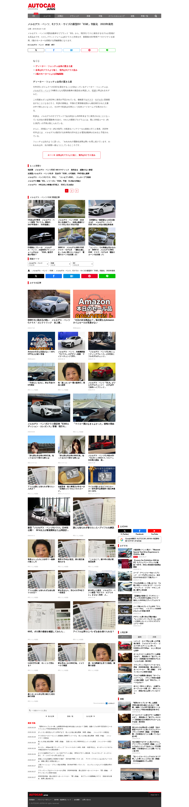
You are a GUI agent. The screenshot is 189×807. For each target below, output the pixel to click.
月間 (154, 637)
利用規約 (32, 800)
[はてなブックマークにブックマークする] (71, 50)
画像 (88, 16)
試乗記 (60, 16)
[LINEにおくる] (107, 50)
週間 (139, 637)
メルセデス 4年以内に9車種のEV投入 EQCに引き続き (51, 184)
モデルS (98, 100)
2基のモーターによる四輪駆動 (49, 74)
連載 (132, 16)
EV (34, 16)
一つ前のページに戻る (39, 710)
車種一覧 (144, 16)
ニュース (47, 16)
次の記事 (89, 716)
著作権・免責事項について (62, 800)
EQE (48, 45)
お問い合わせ (86, 800)
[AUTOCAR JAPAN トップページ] (29, 271)
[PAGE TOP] (154, 794)
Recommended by (99, 703)
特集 (100, 16)
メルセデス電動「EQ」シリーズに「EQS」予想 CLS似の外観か (54, 181)
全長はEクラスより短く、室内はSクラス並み (56, 70)
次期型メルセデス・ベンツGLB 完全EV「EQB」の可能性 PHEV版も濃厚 (58, 173)
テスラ (90, 100)
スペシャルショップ (116, 16)
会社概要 (77, 800)
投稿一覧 (70, 716)
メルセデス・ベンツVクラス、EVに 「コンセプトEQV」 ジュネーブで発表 (59, 177)
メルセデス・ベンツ (36, 45)
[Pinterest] (89, 50)
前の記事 (51, 716)
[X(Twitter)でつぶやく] (36, 50)
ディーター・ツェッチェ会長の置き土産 (54, 66)
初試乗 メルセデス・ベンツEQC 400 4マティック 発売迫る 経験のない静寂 (60, 169)
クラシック (74, 16)
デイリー (125, 637)
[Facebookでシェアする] (54, 50)
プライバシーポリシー (44, 800)
